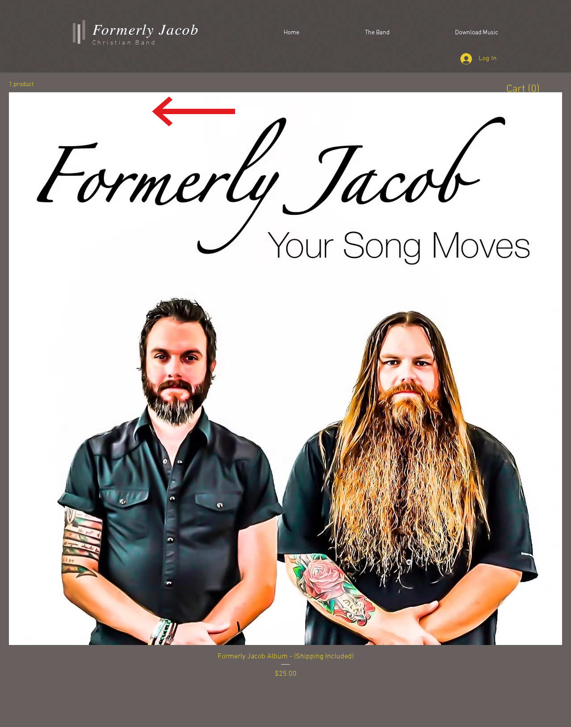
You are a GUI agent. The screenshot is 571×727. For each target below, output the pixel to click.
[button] (522, 88)
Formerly (123, 29)
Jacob (176, 29)
